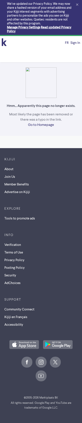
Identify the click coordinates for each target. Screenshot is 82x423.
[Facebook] (26, 362)
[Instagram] (41, 362)
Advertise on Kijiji (17, 192)
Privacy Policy (14, 260)
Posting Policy (14, 267)
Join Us (9, 176)
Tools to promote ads (19, 218)
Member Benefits (16, 184)
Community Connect (19, 309)
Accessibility (13, 324)
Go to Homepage (41, 124)
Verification (12, 245)
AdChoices (12, 283)
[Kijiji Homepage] (4, 42)
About (8, 169)
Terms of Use (13, 252)
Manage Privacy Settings (23, 27)
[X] (55, 362)
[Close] (77, 4)
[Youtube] (41, 375)
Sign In (75, 42)
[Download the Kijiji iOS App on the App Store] (24, 345)
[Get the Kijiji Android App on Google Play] (58, 345)
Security (10, 275)
